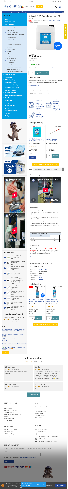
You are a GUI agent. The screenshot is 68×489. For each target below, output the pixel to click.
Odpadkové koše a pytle (12, 87)
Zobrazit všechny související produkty (46, 164)
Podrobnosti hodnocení (55, 20)
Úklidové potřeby (10, 80)
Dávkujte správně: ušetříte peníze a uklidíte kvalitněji (13, 339)
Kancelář (7, 98)
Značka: (34, 22)
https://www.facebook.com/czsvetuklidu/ (48, 436)
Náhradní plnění (39, 413)
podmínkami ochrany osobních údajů (28, 458)
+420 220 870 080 (42, 431)
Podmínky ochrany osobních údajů (12, 414)
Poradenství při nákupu (41, 411)
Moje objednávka (8, 421)
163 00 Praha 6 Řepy (9, 434)
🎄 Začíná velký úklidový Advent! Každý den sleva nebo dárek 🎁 (13, 348)
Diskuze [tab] (56, 169)
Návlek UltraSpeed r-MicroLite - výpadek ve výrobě (13, 335)
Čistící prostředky (10, 24)
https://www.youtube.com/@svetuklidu (47, 441)
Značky (7, 116)
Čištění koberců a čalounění (13, 65)
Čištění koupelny (12, 37)
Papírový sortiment (10, 82)
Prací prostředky (11, 60)
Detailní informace (33, 85)
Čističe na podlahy (11, 49)
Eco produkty (8, 77)
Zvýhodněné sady (10, 22)
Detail (32, 157)
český (40, 277)
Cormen (41, 279)
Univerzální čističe (11, 28)
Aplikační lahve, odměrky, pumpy (15, 71)
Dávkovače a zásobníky (11, 85)
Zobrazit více (33, 394)
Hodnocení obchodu (33, 358)
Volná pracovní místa (9, 419)
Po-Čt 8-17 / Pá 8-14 (9, 436)
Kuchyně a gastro (11, 30)
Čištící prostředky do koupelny (15, 35)
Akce (6, 19)
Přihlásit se (9, 461)
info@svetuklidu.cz (42, 429)
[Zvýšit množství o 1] (34, 72)
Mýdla (8, 54)
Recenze (6, 416)
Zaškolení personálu (40, 415)
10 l (40, 275)
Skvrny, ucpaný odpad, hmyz (14, 67)
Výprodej (7, 113)
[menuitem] (5, 12)
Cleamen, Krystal (10, 75)
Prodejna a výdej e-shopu (10, 429)
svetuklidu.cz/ (41, 439)
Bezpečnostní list (34, 257)
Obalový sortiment (10, 93)
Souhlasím (61, 485)
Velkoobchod (38, 409)
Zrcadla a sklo (11, 42)
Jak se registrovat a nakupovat (43, 407)
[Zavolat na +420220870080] (6, 1)
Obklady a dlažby (12, 40)
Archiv (6, 353)
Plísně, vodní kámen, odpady (15, 44)
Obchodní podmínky (9, 412)
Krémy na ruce (10, 56)
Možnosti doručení (49, 68)
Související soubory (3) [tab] (39, 169)
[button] (51, 155)
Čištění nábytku (10, 63)
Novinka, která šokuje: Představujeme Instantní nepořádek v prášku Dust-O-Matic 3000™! (14, 330)
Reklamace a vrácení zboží (10, 410)
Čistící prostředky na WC (13, 32)
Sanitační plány (38, 417)
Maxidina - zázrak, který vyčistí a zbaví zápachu (14, 343)
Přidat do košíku (43, 73)
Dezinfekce (9, 51)
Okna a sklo (9, 47)
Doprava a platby (8, 408)
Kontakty (31, 1)
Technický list (33, 260)
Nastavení (49, 485)
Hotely (7, 103)
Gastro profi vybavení (11, 111)
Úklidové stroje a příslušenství (13, 95)
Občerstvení (8, 100)
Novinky (7, 108)
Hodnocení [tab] (49, 169)
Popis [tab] (30, 169)
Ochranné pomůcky (10, 90)
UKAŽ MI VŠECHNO (10, 105)
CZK (53, 1)
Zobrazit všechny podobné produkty (45, 324)
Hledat (40, 6)
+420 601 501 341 (42, 434)
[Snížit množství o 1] (34, 74)
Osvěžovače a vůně (11, 58)
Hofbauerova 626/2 (9, 432)
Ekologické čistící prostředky (14, 69)
